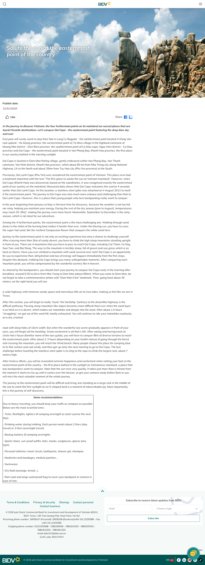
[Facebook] (179, 559)
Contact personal (83, 502)
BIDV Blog (12, 39)
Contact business (50, 506)
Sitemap (64, 502)
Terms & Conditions (18, 502)
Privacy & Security (44, 502)
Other (26, 39)
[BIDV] (11, 560)
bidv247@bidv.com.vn (55, 533)
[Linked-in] (184, 559)
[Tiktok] (200, 559)
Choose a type (164, 508)
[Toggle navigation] (200, 4)
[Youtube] (190, 559)
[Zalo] (195, 559)
